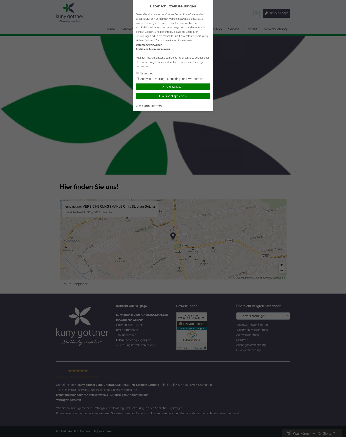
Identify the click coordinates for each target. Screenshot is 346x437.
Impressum (156, 106)
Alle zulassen (174, 86)
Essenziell (146, 73)
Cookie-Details (143, 106)
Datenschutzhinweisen (149, 45)
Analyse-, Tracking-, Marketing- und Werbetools (171, 78)
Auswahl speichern (174, 96)
